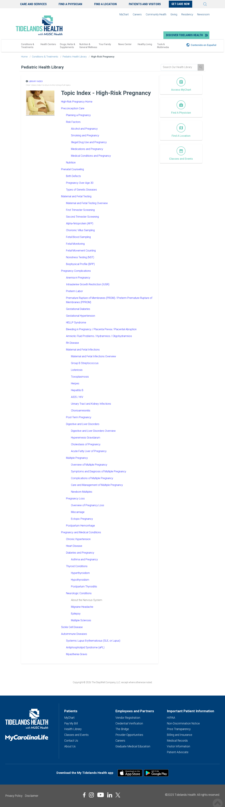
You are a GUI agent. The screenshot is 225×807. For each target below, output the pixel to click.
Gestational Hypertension (80, 315)
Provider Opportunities (129, 735)
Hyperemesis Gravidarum (85, 437)
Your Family (105, 44)
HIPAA (171, 717)
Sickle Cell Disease (72, 627)
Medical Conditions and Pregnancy (91, 155)
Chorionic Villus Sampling (80, 230)
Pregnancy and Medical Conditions (81, 532)
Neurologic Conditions (79, 593)
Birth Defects (73, 176)
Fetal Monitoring (75, 243)
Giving (173, 14)
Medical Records (177, 740)
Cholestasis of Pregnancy (85, 444)
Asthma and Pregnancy (84, 559)
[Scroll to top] (218, 800)
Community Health (156, 14)
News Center (125, 44)
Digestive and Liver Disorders (82, 424)
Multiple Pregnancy (77, 457)
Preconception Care (72, 108)
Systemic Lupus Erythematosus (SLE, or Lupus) (93, 640)
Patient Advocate (177, 752)
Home (24, 56)
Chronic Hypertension (78, 539)
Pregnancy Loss (75, 498)
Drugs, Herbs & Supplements (67, 46)
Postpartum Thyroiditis (84, 586)
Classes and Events (76, 735)
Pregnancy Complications (76, 270)
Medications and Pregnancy (87, 149)
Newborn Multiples (81, 491)
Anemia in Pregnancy (78, 277)
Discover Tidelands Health (184, 35)
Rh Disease (72, 342)
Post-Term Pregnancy (78, 417)
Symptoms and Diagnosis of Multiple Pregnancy (98, 471)
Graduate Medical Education (132, 746)
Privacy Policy (13, 795)
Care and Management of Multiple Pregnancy (97, 485)
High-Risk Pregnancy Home (76, 101)
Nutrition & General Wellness (88, 46)
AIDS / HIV (77, 397)
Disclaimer (31, 795)
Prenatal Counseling (72, 169)
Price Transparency (179, 729)
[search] (179, 67)
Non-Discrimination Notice (183, 723)
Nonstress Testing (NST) (80, 257)
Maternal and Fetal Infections (83, 349)
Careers (137, 14)
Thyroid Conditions (76, 566)
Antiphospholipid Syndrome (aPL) (85, 647)
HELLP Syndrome (76, 322)
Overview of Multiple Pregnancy (89, 464)
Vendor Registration (127, 717)
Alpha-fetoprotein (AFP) (79, 223)
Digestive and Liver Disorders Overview (93, 430)
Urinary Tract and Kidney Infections (91, 403)
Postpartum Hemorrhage (80, 525)
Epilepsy (76, 613)
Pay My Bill (71, 723)
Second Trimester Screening (82, 216)
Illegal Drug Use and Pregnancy (89, 142)
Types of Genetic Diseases (81, 189)
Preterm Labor (74, 291)
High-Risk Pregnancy (102, 56)
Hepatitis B (77, 390)
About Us (70, 746)
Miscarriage (77, 512)
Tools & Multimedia (163, 46)
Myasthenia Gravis (76, 654)
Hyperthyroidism (80, 573)
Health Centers (48, 44)
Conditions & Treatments (27, 46)
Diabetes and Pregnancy (80, 552)
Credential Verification (129, 723)
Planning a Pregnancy (78, 115)
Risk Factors (73, 121)
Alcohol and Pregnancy (84, 128)
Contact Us (71, 740)
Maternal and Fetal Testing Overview (87, 203)
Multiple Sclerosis (81, 620)
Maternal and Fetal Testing (76, 196)
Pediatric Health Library (75, 56)
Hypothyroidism (80, 579)
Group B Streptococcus (84, 363)
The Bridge (122, 729)
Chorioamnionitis (80, 410)
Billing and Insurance (179, 735)
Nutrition (71, 162)
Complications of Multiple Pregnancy (92, 478)
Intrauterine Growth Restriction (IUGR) (87, 284)
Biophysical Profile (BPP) (80, 264)
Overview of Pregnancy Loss (87, 505)
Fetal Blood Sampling (78, 237)
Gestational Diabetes (78, 309)
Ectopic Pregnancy (82, 518)
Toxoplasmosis (80, 376)
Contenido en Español (203, 45)
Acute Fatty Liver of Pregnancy (89, 451)
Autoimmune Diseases (74, 633)
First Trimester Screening (80, 209)
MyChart (124, 14)
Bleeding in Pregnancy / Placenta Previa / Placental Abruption (101, 329)
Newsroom (203, 14)
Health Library (73, 729)
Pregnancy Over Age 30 (79, 182)
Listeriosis (77, 369)
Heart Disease (74, 545)
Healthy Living (145, 44)
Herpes (75, 383)
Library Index (36, 81)
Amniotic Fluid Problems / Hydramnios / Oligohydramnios (99, 336)
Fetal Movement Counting (81, 250)
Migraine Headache (82, 606)
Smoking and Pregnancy (85, 135)
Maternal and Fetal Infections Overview (93, 356)
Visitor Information (178, 746)
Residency (187, 14)
